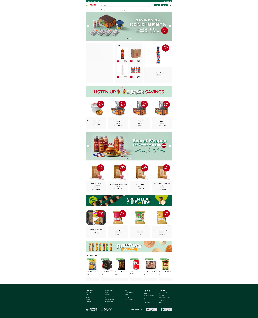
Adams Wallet (162, 302)
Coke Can (132, 271)
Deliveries (146, 297)
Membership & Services (149, 295)
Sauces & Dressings (109, 296)
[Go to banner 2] (127, 38)
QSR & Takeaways (163, 292)
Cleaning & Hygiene (109, 299)
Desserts (127, 294)
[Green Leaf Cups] (129, 200)
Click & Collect (162, 300)
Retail (160, 299)
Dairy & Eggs (89, 292)
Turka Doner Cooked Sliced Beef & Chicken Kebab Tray (150, 272)
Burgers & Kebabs (129, 292)
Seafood (127, 297)
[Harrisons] (129, 146)
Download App (167, 1)
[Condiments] (129, 26)
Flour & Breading (109, 297)
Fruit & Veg (88, 299)
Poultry (106, 292)
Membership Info (151, 10)
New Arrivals (142, 10)
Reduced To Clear (133, 10)
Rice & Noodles (89, 297)
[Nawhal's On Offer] (129, 246)
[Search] (101, 5)
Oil (86, 296)
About (145, 293)
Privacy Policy (147, 302)
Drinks (126, 290)
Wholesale (161, 293)
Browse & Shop (90, 10)
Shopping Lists (124, 10)
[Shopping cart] (170, 5)
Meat (87, 294)
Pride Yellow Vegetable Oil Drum (165, 272)
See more (139, 81)
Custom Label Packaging (164, 297)
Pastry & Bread (128, 296)
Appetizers (88, 301)
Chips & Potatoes (109, 290)
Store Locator (147, 298)
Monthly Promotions (113, 10)
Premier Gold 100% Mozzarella (105, 272)
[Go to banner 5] (131, 38)
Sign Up (164, 5)
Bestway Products (109, 301)
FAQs (145, 300)
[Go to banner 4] (130, 38)
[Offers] (129, 91)
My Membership (101, 10)
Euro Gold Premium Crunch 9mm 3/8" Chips (92, 272)
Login (157, 5)
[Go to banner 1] (126, 38)
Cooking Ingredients (129, 299)
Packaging (107, 294)
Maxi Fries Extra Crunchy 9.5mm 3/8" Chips (121, 272)
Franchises (161, 295)
